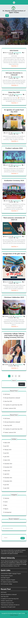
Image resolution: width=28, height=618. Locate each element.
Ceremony (6, 498)
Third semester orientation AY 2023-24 (14, 219)
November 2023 (8, 467)
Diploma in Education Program (8, 579)
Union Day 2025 (14, 92)
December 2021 (8, 477)
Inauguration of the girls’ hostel (14, 254)
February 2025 (7, 449)
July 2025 (6, 446)
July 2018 (6, 484)
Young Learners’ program (7, 575)
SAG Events (14, 50)
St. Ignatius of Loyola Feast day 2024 (14, 111)
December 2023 (8, 463)
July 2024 (6, 453)
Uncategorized (7, 512)
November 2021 (8, 481)
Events (6, 501)
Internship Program (5, 577)
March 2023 (7, 470)
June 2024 (6, 456)
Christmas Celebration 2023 (14, 297)
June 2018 (6, 488)
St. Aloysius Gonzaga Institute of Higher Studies (14, 11)
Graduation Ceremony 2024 (14, 180)
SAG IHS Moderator (17, 52)
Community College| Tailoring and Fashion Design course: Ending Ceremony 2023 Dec (14, 335)
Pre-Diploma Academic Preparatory (9, 581)
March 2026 (7, 442)
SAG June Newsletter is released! (14, 74)
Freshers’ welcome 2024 (14, 148)
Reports (6, 508)
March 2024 (7, 460)
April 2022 (6, 474)
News (5, 505)
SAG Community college (6, 584)
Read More (14, 65)
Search (14, 380)
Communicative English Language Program (11, 573)
